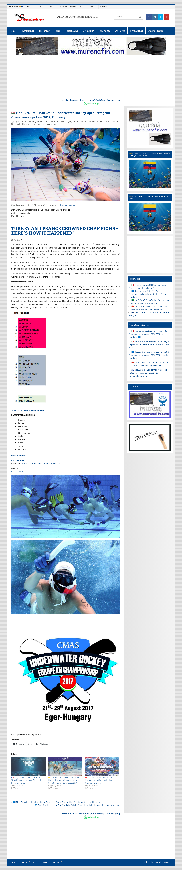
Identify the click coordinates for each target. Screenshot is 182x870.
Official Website (18, 455)
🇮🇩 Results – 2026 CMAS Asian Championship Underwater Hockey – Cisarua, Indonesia (101, 780)
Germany (60, 121)
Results (73, 6)
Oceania (55, 862)
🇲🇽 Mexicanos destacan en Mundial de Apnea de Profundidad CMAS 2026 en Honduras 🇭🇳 (148, 334)
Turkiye (114, 121)
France (52, 121)
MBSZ (22, 471)
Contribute (104, 6)
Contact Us (92, 6)
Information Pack (19, 460)
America (23, 862)
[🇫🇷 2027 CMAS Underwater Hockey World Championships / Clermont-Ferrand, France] (28, 766)
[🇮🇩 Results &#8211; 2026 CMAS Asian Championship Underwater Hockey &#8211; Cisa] (102, 766)
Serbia (102, 121)
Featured (44, 121)
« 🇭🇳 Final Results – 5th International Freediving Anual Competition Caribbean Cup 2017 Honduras (56, 802)
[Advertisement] (91, 76)
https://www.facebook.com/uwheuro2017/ (41, 463)
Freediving (44, 31)
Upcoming (62, 6)
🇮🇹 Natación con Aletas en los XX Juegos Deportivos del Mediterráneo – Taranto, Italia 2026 (149, 344)
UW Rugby (120, 31)
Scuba (57, 31)
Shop (82, 6)
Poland (88, 121)
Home (29, 6)
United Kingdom (37, 124)
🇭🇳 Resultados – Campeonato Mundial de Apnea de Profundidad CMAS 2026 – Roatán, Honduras (149, 355)
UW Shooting (136, 31)
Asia (34, 862)
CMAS (14, 471)
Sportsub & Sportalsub (163, 862)
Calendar (50, 6)
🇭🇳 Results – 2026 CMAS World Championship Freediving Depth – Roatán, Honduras (148, 294)
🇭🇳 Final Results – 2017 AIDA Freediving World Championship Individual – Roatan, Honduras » (77, 805)
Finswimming (27, 31)
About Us (39, 6)
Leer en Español (67, 205)
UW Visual (104, 31)
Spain (108, 121)
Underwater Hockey (20, 124)
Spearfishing (71, 31)
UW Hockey (88, 31)
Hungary (68, 121)
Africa (12, 862)
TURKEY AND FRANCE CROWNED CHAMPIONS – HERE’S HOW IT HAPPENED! (64, 230)
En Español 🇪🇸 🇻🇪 (16, 6)
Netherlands (78, 121)
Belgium (35, 121)
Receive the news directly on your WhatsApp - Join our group (91, 100)
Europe (44, 862)
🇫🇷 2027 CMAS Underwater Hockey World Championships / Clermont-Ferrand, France (26, 780)
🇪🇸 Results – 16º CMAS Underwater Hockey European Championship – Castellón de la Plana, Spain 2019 (63, 780)
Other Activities (155, 31)
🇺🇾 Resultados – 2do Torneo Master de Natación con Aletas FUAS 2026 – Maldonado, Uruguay (148, 373)
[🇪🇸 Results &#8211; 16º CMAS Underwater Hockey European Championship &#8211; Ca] (65, 766)
